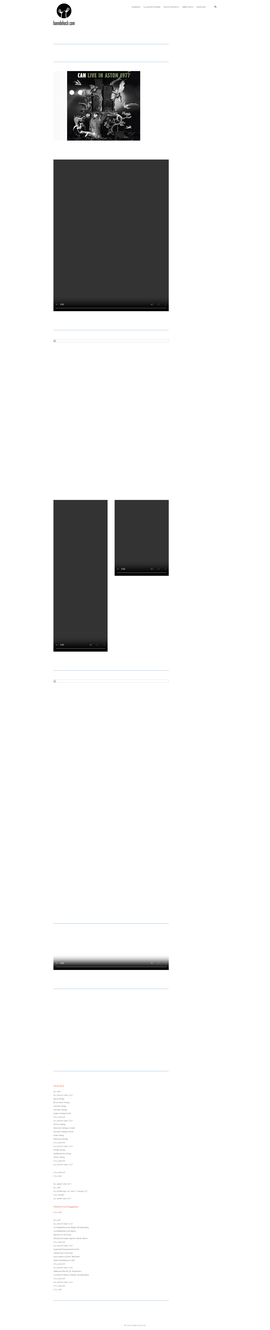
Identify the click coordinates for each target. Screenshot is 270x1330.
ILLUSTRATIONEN (152, 7)
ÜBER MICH (187, 7)
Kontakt (201, 7)
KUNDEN (136, 7)
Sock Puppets (171, 7)
